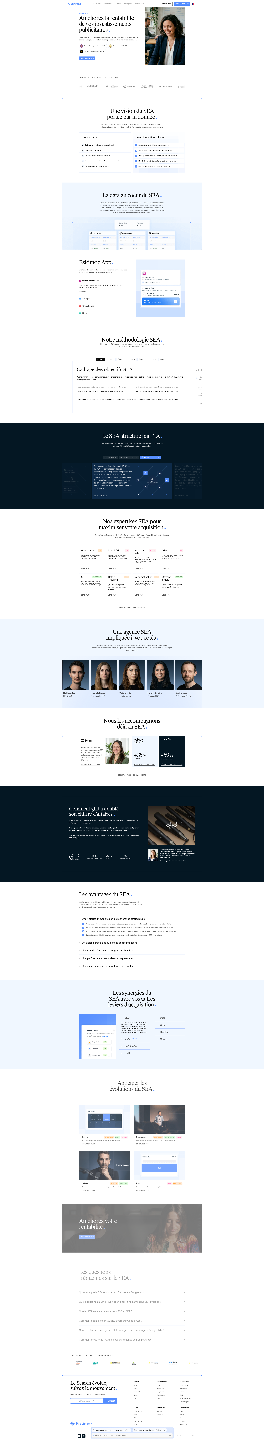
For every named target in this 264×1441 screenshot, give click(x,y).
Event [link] (182, 1414)
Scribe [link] (182, 1395)
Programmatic (161, 1392)
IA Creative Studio (131, 457)
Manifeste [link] (160, 1414)
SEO (135, 1385)
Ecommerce (138, 1411)
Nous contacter (182, 4)
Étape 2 (111, 359)
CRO (83, 576)
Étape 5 (142, 359)
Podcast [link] (183, 1421)
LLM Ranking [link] (184, 1385)
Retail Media (161, 1395)
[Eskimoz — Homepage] (74, 3)
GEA (164, 550)
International (138, 1421)
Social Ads (114, 550)
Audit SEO (137, 1392)
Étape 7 (163, 359)
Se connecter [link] (165, 4)
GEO (135, 1388)
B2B (135, 1418)
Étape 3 (121, 359)
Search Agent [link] (184, 1402)
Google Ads (87, 550)
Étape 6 (153, 359)
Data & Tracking (113, 578)
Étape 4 (132, 359)
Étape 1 (100, 359)
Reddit (136, 1395)
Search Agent (110, 457)
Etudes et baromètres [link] (187, 1418)
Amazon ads (140, 552)
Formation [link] (183, 1424)
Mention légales (185, 1436)
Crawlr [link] (182, 1392)
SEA (158, 1385)
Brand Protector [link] (185, 1398)
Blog (181, 1411)
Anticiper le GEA (151, 457)
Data (158, 1398)
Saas (135, 1414)
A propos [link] (160, 1411)
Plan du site (196, 1436)
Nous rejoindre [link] (162, 1418)
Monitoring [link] (183, 1388)
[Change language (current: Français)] (194, 3)
